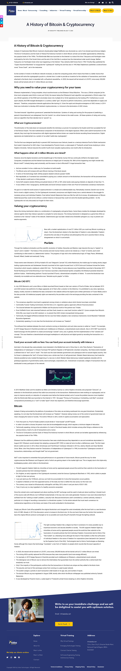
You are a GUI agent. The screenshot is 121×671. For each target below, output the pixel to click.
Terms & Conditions (56, 667)
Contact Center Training (68, 650)
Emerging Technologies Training (70, 646)
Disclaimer (101, 667)
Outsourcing (32, 10)
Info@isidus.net (92, 642)
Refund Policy (91, 667)
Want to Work (38, 655)
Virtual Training (65, 10)
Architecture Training (67, 658)
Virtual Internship (79, 10)
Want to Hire (38, 650)
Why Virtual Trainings (67, 641)
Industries (53, 10)
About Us (37, 646)
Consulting (43, 10)
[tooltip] (1, 16)
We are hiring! (89, 2)
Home (20, 10)
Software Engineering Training (70, 655)
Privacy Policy (69, 667)
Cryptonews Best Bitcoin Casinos (32, 51)
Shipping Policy (80, 667)
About (25, 10)
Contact (36, 659)
